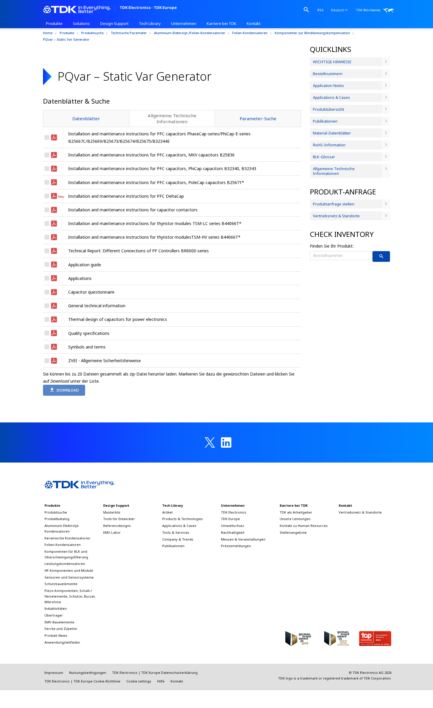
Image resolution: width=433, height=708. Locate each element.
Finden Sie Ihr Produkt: (332, 246)
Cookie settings (138, 681)
